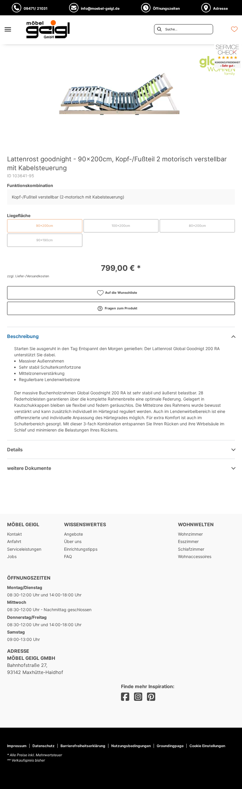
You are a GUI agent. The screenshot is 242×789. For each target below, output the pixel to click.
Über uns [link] (72, 541)
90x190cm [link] (44, 240)
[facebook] (125, 697)
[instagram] (138, 697)
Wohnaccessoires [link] (194, 556)
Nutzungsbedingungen (131, 746)
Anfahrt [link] (14, 541)
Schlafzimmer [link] (191, 549)
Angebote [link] (73, 534)
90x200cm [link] (44, 226)
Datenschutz (43, 746)
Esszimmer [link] (188, 541)
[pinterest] (151, 697)
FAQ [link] (68, 556)
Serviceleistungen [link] (24, 549)
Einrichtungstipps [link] (80, 549)
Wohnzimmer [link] (190, 534)
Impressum (17, 746)
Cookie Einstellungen (207, 746)
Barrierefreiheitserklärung (82, 746)
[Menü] (7, 29)
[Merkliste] (234, 29)
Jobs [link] (12, 556)
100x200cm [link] (121, 226)
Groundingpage (170, 746)
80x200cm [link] (197, 226)
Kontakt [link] (14, 534)
